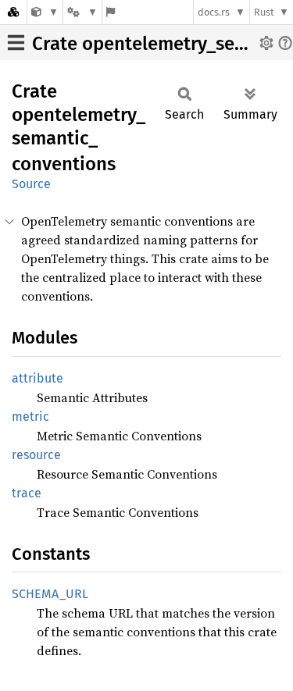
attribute (37, 378)
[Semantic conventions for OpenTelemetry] (45, 12)
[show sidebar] (16, 42)
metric (30, 416)
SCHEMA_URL (50, 593)
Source (31, 183)
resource (36, 454)
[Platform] (82, 12)
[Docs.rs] (13, 12)
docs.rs (214, 12)
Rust (264, 12)
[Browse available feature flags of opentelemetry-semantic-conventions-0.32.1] (110, 12)
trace (26, 493)
